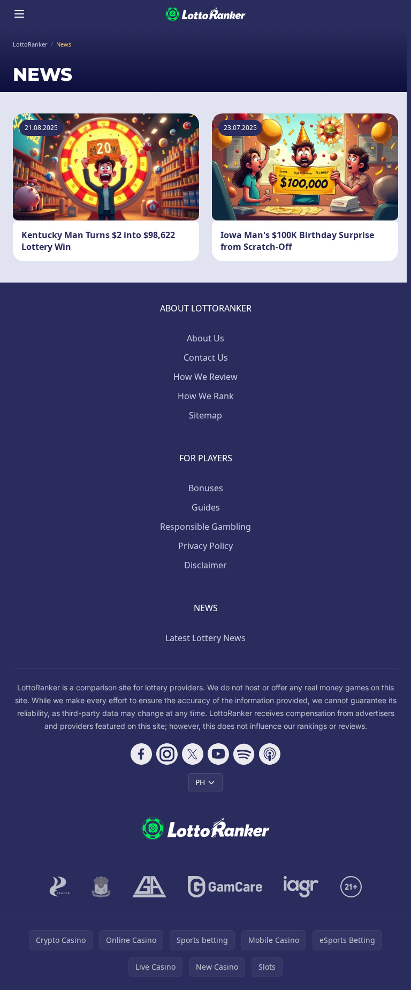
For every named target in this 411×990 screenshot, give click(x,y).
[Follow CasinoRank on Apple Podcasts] (269, 754)
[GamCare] (225, 886)
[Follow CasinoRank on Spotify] (244, 754)
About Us (205, 338)
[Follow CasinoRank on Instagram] (167, 754)
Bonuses (205, 488)
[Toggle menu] (19, 14)
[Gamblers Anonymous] (149, 886)
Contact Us (206, 357)
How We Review (205, 377)
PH (200, 782)
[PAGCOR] (59, 886)
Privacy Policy (205, 546)
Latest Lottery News (205, 638)
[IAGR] (301, 886)
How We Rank (206, 396)
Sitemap (205, 415)
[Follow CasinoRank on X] (192, 754)
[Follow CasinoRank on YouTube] (218, 754)
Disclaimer (205, 565)
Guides (206, 507)
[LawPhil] (101, 886)
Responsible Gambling (205, 526)
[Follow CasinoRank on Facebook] (141, 754)
